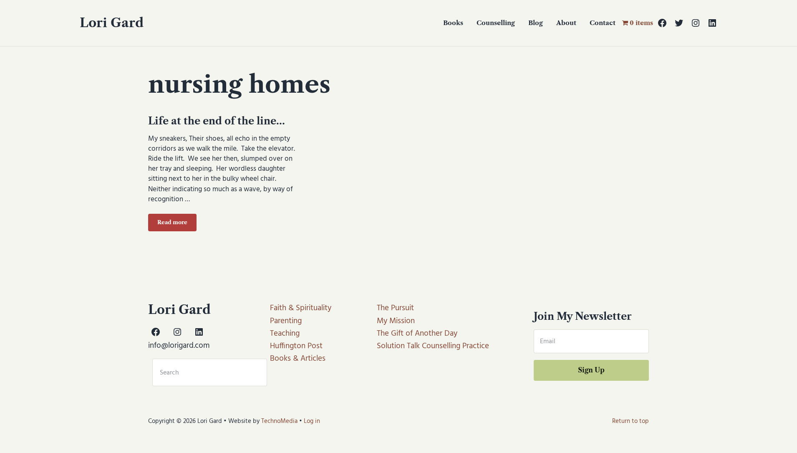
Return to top (630, 421)
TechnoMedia (279, 421)
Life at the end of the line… (216, 121)
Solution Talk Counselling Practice (433, 346)
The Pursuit (395, 308)
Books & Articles (297, 358)
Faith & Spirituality (300, 308)
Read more (177, 223)
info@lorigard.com (179, 345)
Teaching (285, 333)
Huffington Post (296, 346)
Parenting (286, 321)
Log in (312, 421)
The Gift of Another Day (417, 333)
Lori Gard (112, 22)
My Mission (396, 321)
